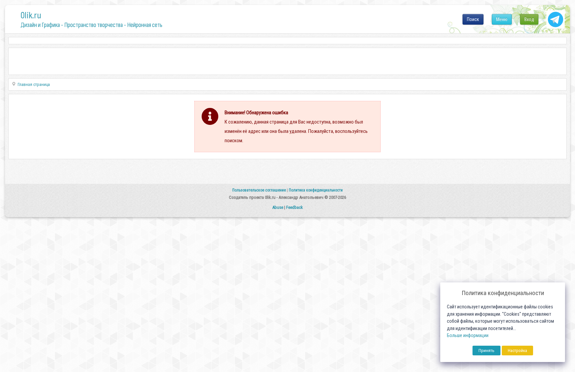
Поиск (473, 19)
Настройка (517, 350)
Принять (486, 350)
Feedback (294, 207)
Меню (501, 19)
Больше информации (467, 335)
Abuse (277, 207)
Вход (529, 19)
